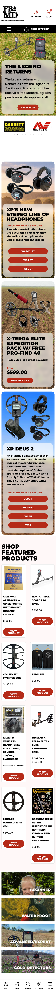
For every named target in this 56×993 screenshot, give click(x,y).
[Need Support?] (26, 29)
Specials (39, 988)
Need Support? (40, 29)
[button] (4, 126)
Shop (16, 988)
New (5, 988)
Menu (50, 988)
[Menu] (50, 984)
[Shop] (17, 984)
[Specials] (39, 984)
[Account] (36, 12)
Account (36, 16)
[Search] (28, 984)
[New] (6, 984)
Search (28, 988)
